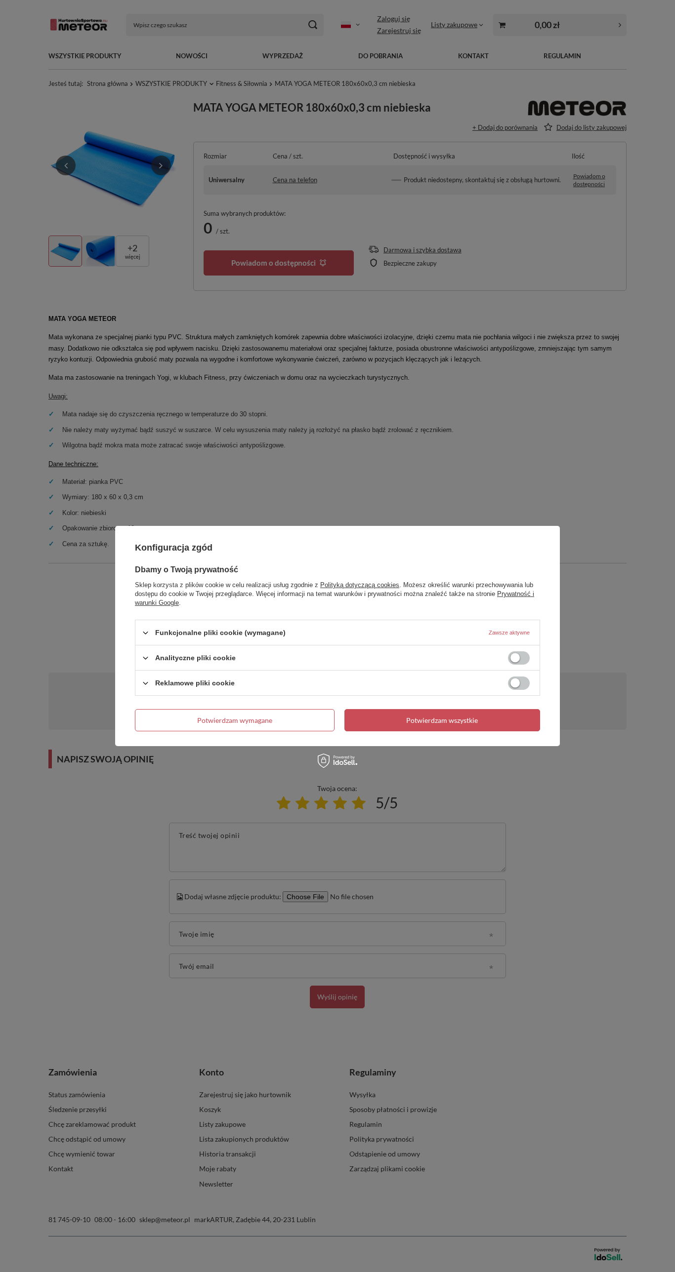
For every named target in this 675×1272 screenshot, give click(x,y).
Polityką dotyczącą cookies (359, 585)
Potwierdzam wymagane (234, 720)
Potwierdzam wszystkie (442, 720)
